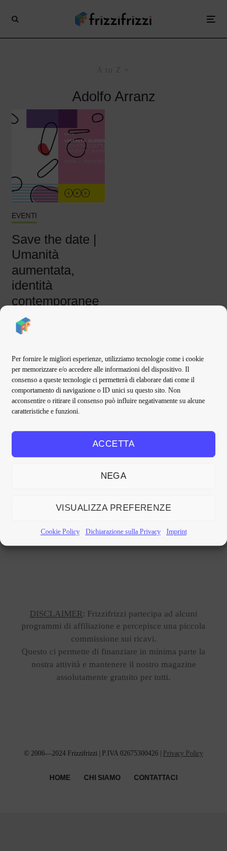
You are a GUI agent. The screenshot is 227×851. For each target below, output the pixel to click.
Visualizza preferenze (113, 507)
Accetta (113, 443)
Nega (114, 475)
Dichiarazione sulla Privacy (123, 532)
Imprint (176, 532)
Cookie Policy (60, 532)
